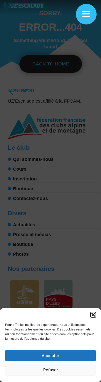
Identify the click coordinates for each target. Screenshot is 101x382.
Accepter (50, 355)
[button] (93, 314)
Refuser (50, 369)
